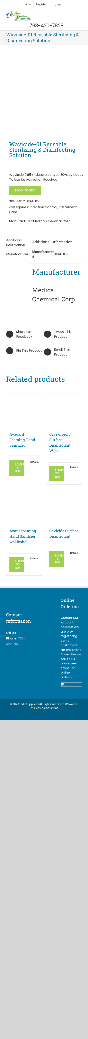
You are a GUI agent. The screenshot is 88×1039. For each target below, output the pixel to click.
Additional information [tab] (15, 242)
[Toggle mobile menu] (80, 13)
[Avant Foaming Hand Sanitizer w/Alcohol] (24, 506)
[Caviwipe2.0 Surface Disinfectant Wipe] (64, 410)
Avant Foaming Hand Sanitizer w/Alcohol (22, 536)
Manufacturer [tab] (16, 254)
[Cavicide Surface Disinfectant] (64, 506)
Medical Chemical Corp (52, 221)
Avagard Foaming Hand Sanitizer (22, 440)
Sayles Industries (47, 708)
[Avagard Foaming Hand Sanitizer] (24, 410)
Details (34, 462)
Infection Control (43, 207)
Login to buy (25, 190)
